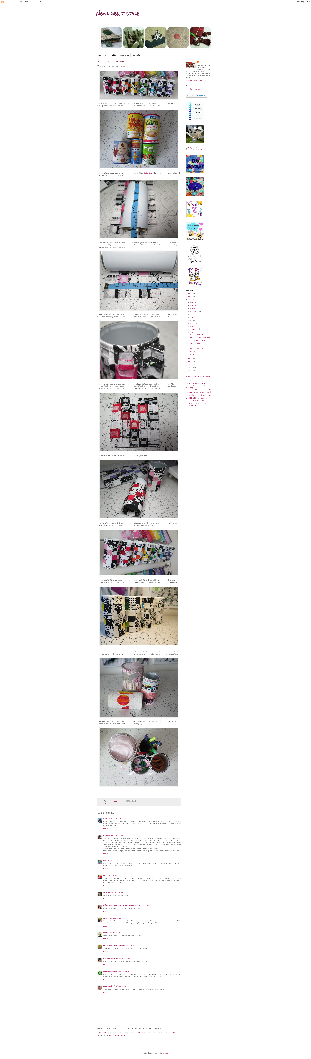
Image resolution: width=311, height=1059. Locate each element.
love (187, 390)
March (192, 326)
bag (199, 377)
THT (210, 401)
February (193, 329)
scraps (192, 398)
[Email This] (126, 801)
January (193, 332)
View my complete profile (196, 80)
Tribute (189, 403)
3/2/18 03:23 (127, 958)
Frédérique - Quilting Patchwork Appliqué (120, 905)
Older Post (176, 1032)
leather (198, 388)
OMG (190, 393)
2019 (190, 297)
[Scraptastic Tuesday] (195, 195)
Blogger (166, 1053)
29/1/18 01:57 (131, 946)
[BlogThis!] (128, 801)
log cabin (207, 388)
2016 (190, 362)
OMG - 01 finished (197, 335)
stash (195, 400)
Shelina (106, 861)
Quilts (114, 55)
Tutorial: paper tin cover (200, 337)
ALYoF (188, 377)
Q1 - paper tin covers (198, 340)
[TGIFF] (195, 285)
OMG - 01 (193, 354)
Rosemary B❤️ (108, 835)
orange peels (198, 392)
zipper (194, 405)
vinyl (204, 403)
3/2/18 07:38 (123, 971)
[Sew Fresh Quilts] (195, 240)
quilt (191, 395)
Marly (105, 875)
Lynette (106, 918)
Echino (188, 384)
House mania (124, 55)
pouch (208, 392)
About (106, 55)
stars (188, 401)
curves (199, 381)
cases (204, 379)
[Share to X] (130, 801)
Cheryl (105, 933)
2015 (190, 365)
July (192, 314)
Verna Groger (108, 892)
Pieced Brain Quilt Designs (114, 946)
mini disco (203, 390)
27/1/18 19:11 (115, 861)
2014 (190, 368)
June (192, 317)
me (191, 390)
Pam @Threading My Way (112, 958)
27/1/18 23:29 (113, 875)
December (193, 302)
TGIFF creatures (196, 343)
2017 (190, 359)
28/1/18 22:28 (115, 918)
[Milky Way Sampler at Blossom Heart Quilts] (198, 150)
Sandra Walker (108, 819)
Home (99, 55)
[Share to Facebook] (133, 801)
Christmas (190, 381)
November (193, 305)
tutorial (148, 173)
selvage (201, 398)
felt (209, 384)
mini (195, 390)
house (188, 386)
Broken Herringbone (193, 379)
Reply (105, 829)
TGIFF (204, 401)
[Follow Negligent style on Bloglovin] (196, 97)
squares (208, 398)
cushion (208, 381)
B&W (194, 377)
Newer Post (102, 1032)
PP (187, 395)
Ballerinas (207, 377)
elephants (196, 384)
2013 (190, 371)
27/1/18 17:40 (120, 819)
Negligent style (118, 13)
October (193, 308)
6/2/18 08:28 (121, 986)
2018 (190, 300)
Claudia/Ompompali (110, 971)
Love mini (193, 352)
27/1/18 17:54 (119, 835)
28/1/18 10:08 (143, 905)
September (194, 311)
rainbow (200, 395)
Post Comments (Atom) (117, 1036)
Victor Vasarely (194, 89)
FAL (204, 383)
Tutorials (136, 55)
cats (209, 379)
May (191, 320)
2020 (190, 294)
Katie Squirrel (109, 986)
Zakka (188, 405)
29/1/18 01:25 (114, 933)
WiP (191, 346)
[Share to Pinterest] (135, 801)
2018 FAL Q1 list (196, 349)
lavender (203, 386)
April (192, 323)
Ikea (195, 386)
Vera (201, 62)
